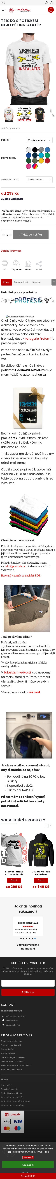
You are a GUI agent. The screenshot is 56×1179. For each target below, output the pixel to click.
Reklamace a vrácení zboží (16, 1065)
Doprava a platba (11, 1041)
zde (47, 1151)
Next (50, 826)
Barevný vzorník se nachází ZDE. (21, 575)
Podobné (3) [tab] (21, 282)
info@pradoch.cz (15, 566)
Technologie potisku (13, 1057)
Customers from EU (12, 1097)
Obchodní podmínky (13, 1105)
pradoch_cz (13, 1025)
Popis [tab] (6, 282)
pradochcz (12, 1020)
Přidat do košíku (30, 234)
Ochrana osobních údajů (15, 1101)
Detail (14, 880)
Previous (46, 826)
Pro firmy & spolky (11, 1069)
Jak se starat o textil (13, 1061)
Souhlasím (28, 1164)
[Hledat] (46, 3)
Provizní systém (10, 1089)
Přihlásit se (28, 992)
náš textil (34, 692)
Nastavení (28, 1157)
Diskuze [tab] (37, 282)
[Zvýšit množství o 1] (10, 235)
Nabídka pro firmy (11, 1093)
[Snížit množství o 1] (3, 235)
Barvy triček (8, 1049)
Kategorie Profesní (38, 339)
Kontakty (6, 1085)
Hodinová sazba (27, 370)
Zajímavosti (8, 1053)
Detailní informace (11, 250)
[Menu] (3, 9)
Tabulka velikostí (11, 1045)
